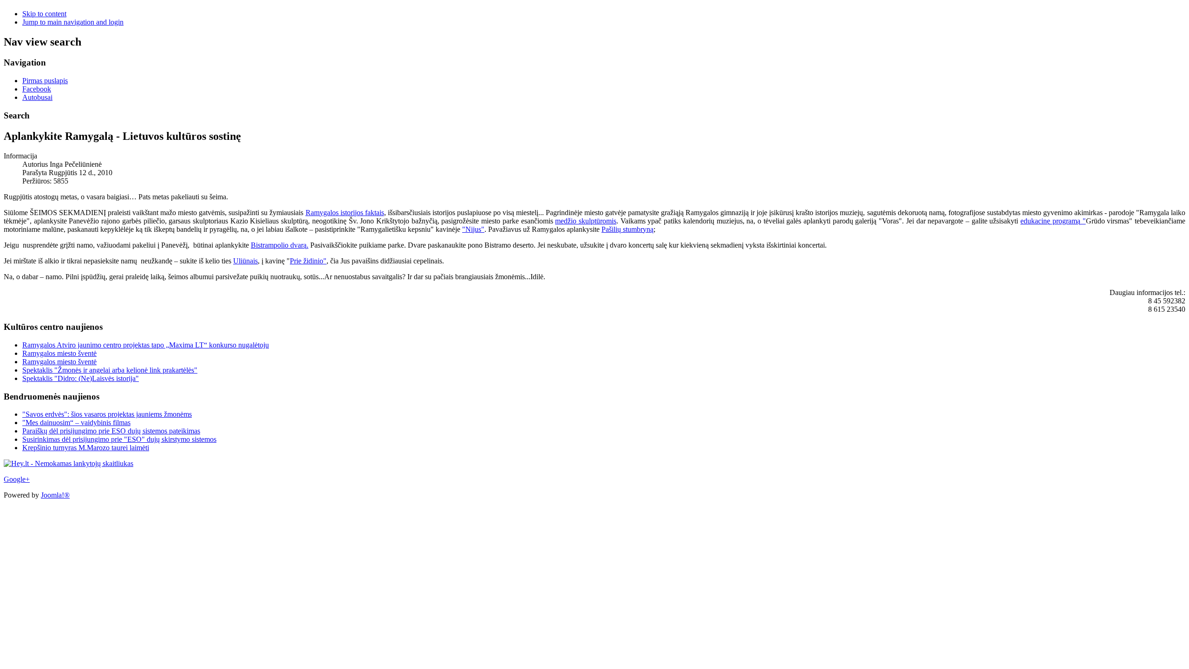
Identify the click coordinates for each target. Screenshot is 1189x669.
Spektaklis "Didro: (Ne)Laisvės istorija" (80, 378)
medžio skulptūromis (585, 221)
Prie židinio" (308, 261)
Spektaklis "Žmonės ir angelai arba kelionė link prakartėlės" (109, 370)
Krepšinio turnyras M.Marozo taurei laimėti (85, 448)
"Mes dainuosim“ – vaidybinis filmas (76, 422)
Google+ (17, 479)
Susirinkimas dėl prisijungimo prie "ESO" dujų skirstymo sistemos (119, 439)
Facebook (36, 89)
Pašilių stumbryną (627, 229)
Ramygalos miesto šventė (59, 353)
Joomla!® (55, 495)
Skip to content (44, 14)
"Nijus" (473, 229)
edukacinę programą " (1052, 221)
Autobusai (37, 97)
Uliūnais (245, 261)
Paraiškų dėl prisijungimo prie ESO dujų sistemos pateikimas (111, 431)
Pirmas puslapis (45, 81)
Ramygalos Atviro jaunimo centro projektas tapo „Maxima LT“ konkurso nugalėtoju (145, 345)
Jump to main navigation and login (73, 22)
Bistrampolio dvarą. (279, 245)
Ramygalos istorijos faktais (345, 212)
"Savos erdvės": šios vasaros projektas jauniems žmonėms (107, 414)
